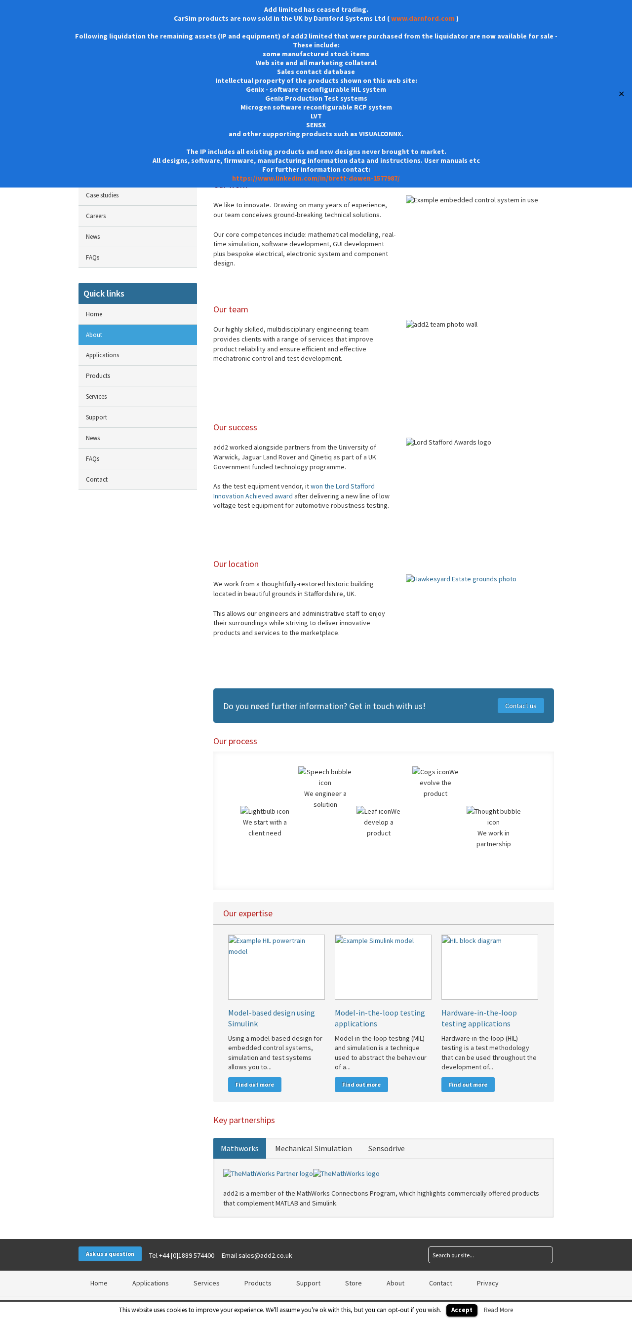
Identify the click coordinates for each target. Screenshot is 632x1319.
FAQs (92, 257)
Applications (102, 355)
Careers (96, 216)
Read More (498, 1310)
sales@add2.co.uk (265, 1255)
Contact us (521, 705)
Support (96, 417)
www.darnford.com (423, 18)
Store (353, 1283)
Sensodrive (386, 1148)
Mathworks (240, 1148)
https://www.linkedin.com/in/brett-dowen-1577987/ (316, 178)
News (93, 236)
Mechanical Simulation (313, 1148)
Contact (97, 479)
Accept (462, 1310)
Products (98, 376)
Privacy (488, 1283)
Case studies (102, 195)
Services (96, 396)
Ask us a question (110, 1253)
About (94, 335)
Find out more (255, 1084)
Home (94, 314)
